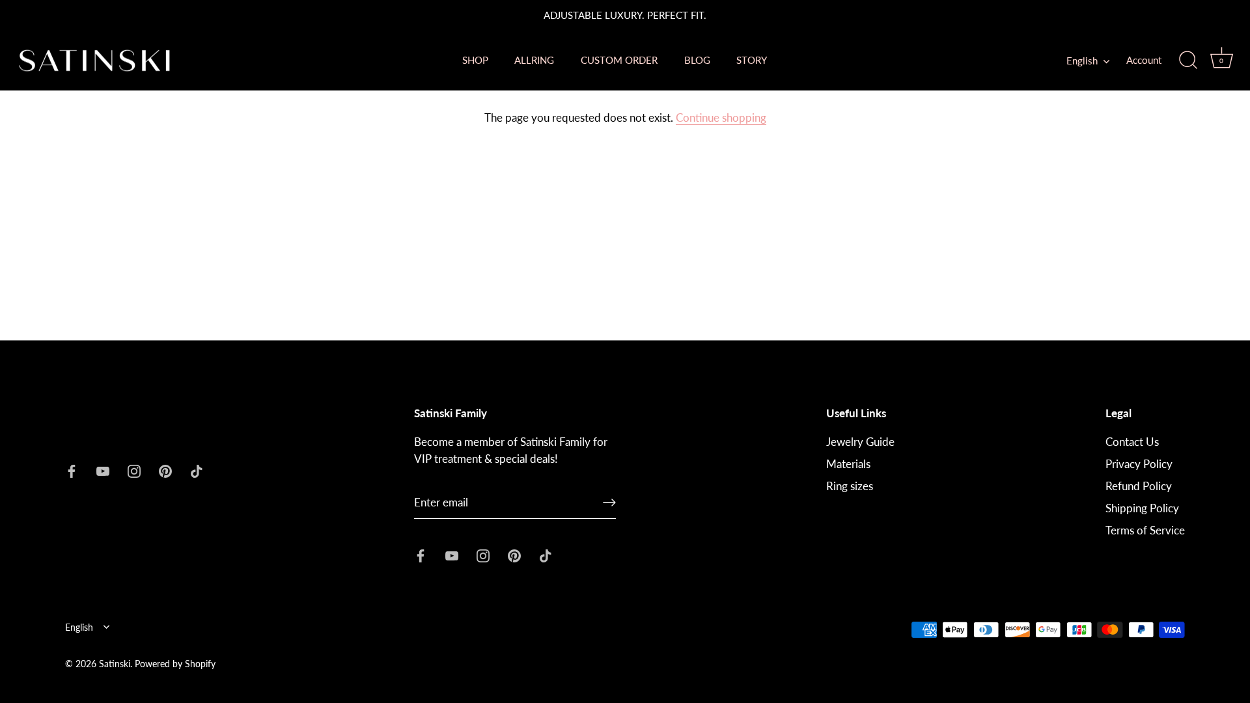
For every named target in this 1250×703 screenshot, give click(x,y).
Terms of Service (1145, 530)
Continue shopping (721, 117)
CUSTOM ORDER (619, 60)
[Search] (1188, 60)
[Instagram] (134, 469)
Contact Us (1132, 441)
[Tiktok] (196, 469)
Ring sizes (849, 486)
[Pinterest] (165, 469)
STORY (751, 60)
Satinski (114, 663)
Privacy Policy (1139, 464)
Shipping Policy (1142, 508)
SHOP (475, 60)
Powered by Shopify (175, 663)
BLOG (697, 60)
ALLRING (534, 60)
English (1082, 60)
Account (1143, 60)
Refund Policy (1138, 486)
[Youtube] (102, 469)
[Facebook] (71, 469)
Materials (848, 464)
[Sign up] (609, 502)
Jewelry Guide (860, 441)
